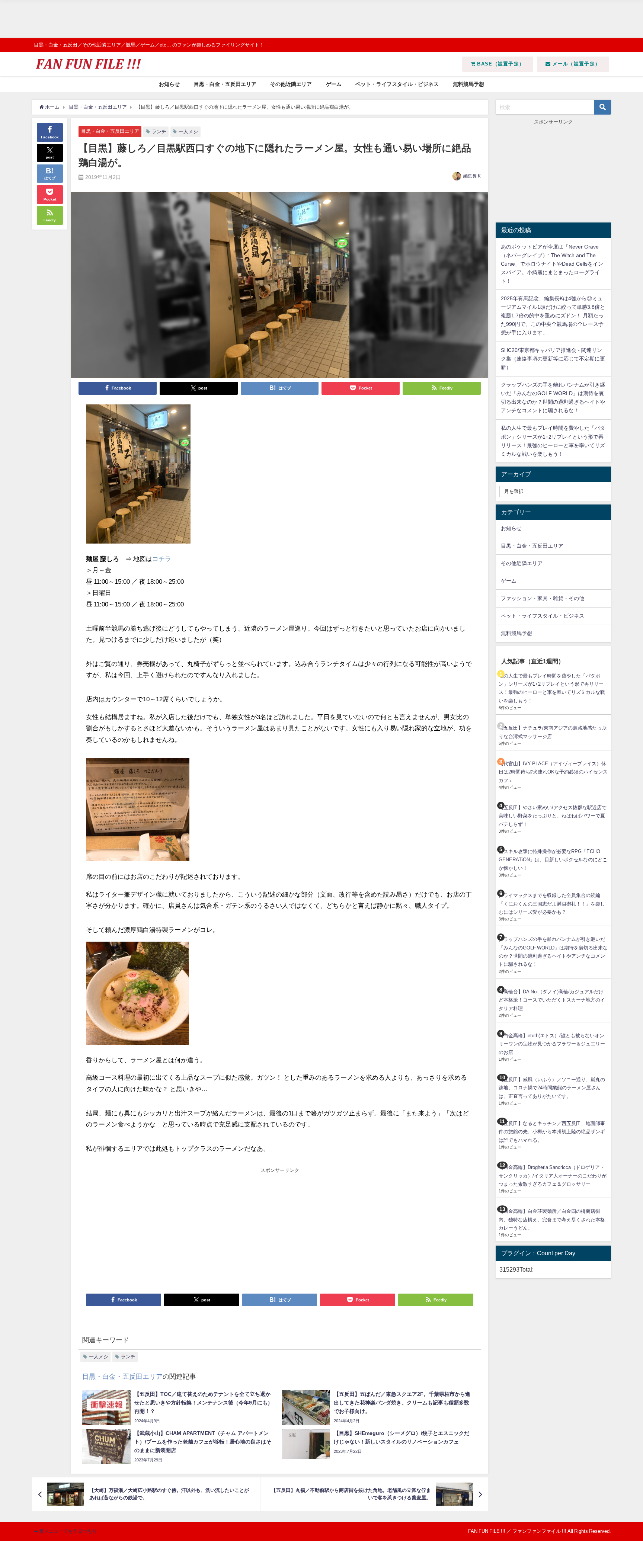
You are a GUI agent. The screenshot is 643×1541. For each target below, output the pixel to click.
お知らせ (169, 84)
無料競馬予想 (468, 84)
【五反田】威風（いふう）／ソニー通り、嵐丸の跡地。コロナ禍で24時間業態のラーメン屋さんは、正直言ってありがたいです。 (552, 1088)
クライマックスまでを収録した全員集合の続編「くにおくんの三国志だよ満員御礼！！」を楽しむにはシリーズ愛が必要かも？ (552, 903)
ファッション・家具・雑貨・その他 (542, 598)
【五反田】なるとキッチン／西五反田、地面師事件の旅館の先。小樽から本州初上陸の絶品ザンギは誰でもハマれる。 (552, 1132)
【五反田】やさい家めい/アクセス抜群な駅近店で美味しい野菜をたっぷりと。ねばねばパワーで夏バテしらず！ (553, 816)
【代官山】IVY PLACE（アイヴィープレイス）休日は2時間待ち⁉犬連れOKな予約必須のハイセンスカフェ (553, 772)
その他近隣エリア (291, 84)
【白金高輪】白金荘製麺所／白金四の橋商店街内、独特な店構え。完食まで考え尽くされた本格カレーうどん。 (552, 1219)
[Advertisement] (223, 19)
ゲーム (334, 84)
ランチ (159, 131)
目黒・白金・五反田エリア (225, 84)
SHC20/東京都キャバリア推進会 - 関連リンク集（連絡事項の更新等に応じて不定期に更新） (553, 358)
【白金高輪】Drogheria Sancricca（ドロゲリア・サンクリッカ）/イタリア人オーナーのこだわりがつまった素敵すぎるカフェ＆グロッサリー (553, 1175)
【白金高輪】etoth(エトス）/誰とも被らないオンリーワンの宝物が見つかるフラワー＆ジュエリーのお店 (552, 1044)
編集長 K (472, 176)
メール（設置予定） (575, 63)
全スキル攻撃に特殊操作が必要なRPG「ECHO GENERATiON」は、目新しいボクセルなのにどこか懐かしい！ (553, 860)
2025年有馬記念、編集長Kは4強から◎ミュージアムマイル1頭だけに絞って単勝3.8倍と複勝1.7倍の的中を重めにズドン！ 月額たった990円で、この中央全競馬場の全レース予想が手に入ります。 (553, 315)
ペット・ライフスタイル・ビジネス (397, 84)
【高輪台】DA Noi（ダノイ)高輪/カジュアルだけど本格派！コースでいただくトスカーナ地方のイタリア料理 (552, 1000)
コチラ (161, 558)
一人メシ (188, 131)
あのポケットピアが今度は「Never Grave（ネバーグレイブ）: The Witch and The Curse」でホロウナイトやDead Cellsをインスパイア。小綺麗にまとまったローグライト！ (552, 263)
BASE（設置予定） (500, 63)
